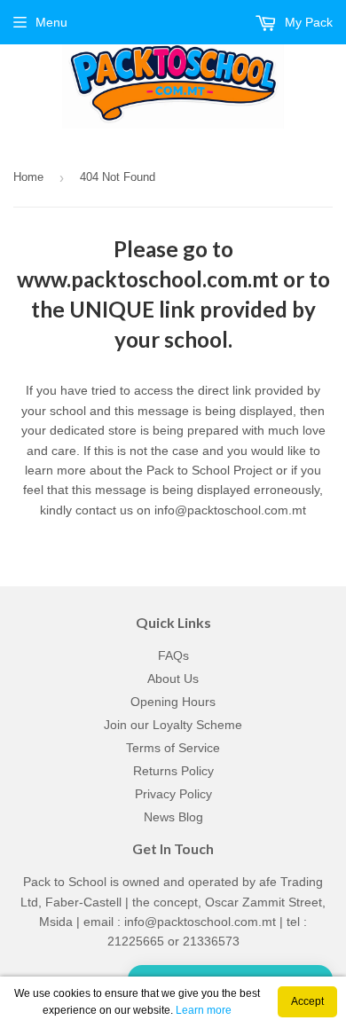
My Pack (307, 22)
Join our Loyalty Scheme (173, 725)
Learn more (204, 1010)
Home (28, 177)
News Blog (173, 817)
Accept (307, 1001)
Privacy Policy (173, 794)
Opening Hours (173, 701)
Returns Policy (173, 771)
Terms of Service (173, 748)
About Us (173, 678)
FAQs (173, 655)
